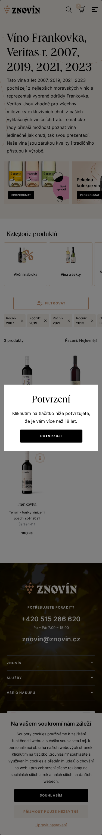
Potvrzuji (51, 436)
